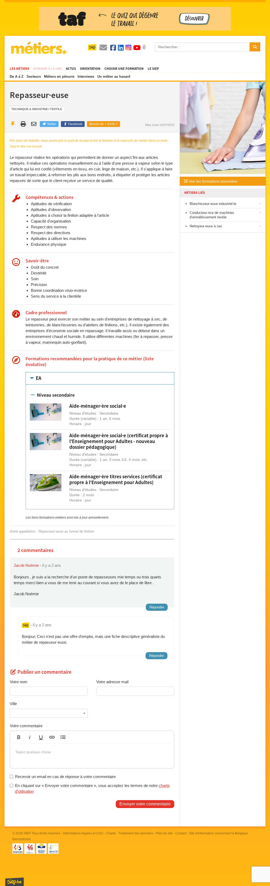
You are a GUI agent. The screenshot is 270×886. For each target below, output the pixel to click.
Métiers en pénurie (59, 76)
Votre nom (18, 682)
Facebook (74, 124)
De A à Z (16, 76)
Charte (111, 833)
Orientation (90, 68)
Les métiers (19, 68)
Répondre (157, 607)
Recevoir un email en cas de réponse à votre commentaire (65, 776)
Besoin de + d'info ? (103, 124)
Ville (13, 703)
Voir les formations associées (212, 181)
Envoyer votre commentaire (145, 804)
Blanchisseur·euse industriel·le (213, 204)
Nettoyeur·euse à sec (206, 226)
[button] (19, 737)
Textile (56, 109)
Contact (180, 833)
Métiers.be (38, 47)
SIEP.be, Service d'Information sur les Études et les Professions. (14, 882)
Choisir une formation (124, 68)
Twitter (51, 124)
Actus (71, 68)
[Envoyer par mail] (34, 124)
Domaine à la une (47, 68)
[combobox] (49, 713)
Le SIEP (153, 68)
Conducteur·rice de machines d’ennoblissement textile (212, 215)
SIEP (27, 833)
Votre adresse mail (112, 682)
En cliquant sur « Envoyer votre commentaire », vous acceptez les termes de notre (92, 788)
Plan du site (164, 833)
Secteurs (34, 76)
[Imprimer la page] (23, 124)
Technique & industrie (29, 109)
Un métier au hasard (113, 76)
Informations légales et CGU (83, 833)
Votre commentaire (26, 725)
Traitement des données (135, 833)
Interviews (86, 76)
